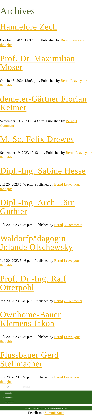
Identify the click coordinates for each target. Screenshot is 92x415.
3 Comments (73, 225)
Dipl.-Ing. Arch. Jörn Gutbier (37, 207)
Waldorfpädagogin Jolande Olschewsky (36, 243)
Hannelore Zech (28, 26)
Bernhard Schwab (61, 408)
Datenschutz (9, 402)
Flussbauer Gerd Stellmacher (29, 359)
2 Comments (73, 301)
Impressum (9, 397)
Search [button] (26, 387)
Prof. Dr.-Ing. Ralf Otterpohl (33, 283)
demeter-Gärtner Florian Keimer (43, 103)
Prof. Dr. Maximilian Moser (37, 63)
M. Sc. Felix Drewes (37, 139)
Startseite (8, 393)
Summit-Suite (54, 413)
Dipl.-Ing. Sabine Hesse (43, 170)
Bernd (65, 40)
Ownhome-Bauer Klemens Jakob (30, 319)
